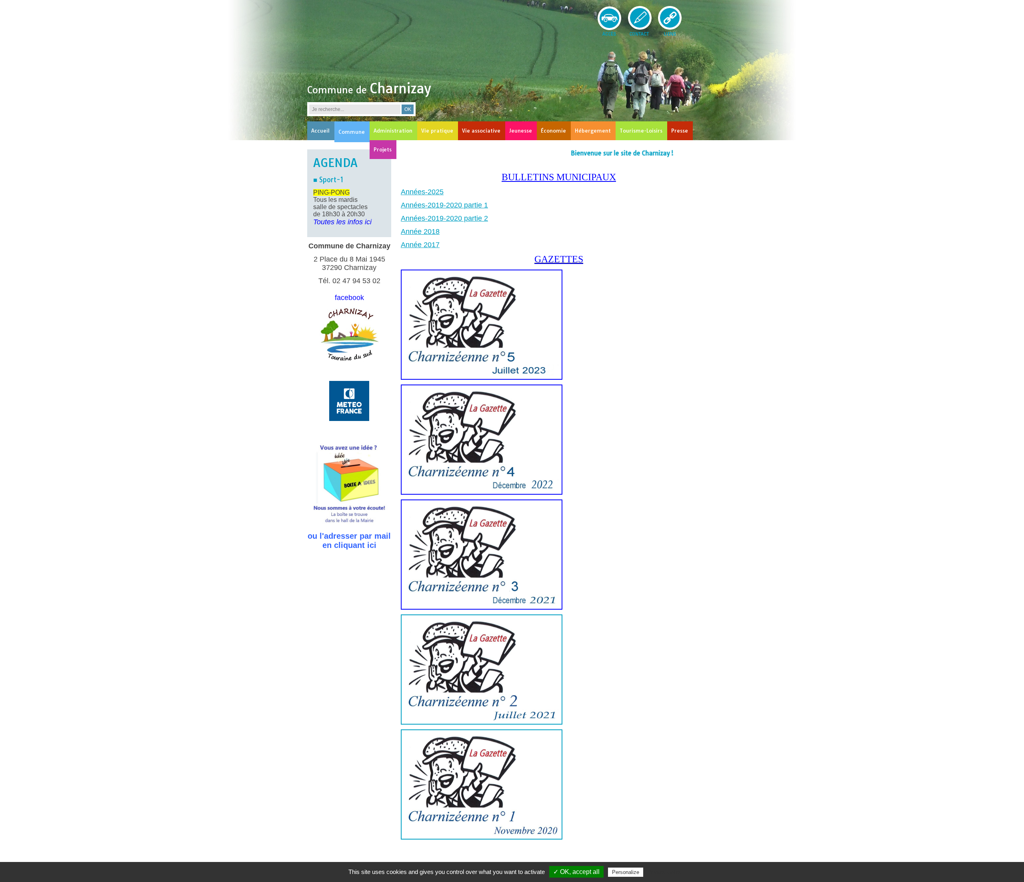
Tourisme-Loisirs (641, 130)
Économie (553, 130)
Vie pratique (437, 130)
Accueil (320, 130)
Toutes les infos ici (342, 222)
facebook (349, 298)
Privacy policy (664, 872)
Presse (679, 130)
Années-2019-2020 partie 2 (444, 218)
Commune (351, 132)
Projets (383, 149)
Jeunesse (520, 130)
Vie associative (481, 130)
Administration (393, 130)
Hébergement (593, 130)
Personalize (625, 872)
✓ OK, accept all (576, 871)
